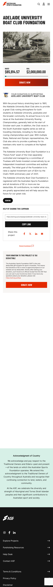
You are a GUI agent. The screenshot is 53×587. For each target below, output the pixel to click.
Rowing (8, 200)
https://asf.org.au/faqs (13, 278)
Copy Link (26, 224)
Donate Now (24, 82)
